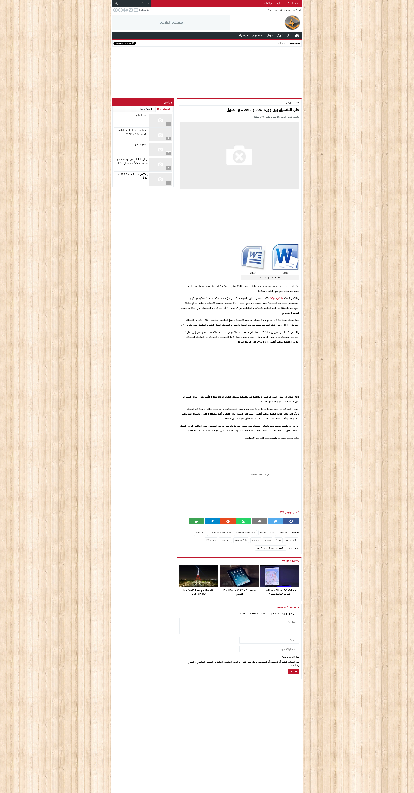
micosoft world (267, 533)
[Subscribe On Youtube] (135, 10)
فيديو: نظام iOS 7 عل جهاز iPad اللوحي (239, 592)
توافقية (255, 540)
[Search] (116, 3)
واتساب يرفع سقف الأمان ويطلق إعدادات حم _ (263, 43)
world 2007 (201, 533)
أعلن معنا (296, 3)
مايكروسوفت (276, 298)
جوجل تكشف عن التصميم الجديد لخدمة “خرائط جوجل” (279, 592)
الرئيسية (297, 35)
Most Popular (147, 109)
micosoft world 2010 (221, 533)
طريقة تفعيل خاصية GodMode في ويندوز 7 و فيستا (132, 132)
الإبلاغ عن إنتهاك (272, 3)
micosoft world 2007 (245, 533)
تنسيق (268, 540)
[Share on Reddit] (228, 521)
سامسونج (257, 35)
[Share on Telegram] (212, 521)
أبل (288, 35)
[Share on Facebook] (291, 521)
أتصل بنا (286, 3)
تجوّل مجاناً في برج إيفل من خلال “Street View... (198, 592)
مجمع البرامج (141, 145)
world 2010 (291, 540)
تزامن (278, 540)
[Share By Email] (259, 521)
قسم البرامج (142, 115)
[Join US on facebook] (115, 10)
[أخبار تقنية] (266, 22)
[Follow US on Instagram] (125, 10)
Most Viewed (163, 109)
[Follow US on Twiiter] (130, 10)
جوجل (270, 35)
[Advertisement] (207, 71)
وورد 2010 (211, 540)
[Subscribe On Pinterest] (120, 10)
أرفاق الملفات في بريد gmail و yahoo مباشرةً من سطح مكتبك (132, 161)
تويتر (279, 35)
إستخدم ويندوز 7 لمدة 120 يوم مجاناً (132, 176)
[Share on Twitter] (275, 521)
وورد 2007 (225, 540)
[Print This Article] (196, 521)
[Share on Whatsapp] (244, 521)
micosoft (283, 533)
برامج (288, 102)
